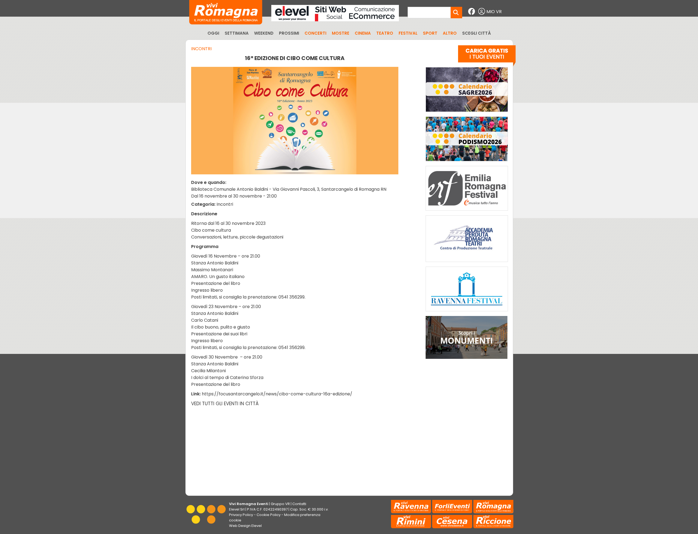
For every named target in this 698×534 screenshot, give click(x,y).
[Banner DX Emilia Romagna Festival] (467, 212)
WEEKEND (263, 33)
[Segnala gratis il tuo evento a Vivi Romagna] (487, 57)
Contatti (299, 503)
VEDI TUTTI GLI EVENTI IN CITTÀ (225, 403)
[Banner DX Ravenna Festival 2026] (467, 312)
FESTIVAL (408, 33)
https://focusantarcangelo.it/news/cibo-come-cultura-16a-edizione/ (277, 394)
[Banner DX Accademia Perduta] (467, 263)
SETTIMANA (237, 33)
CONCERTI (315, 33)
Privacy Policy (241, 514)
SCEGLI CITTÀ (476, 33)
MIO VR (494, 11)
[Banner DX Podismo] (467, 162)
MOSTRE (340, 33)
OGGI (213, 33)
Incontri (201, 49)
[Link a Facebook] (472, 11)
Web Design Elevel (245, 525)
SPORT (430, 33)
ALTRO (450, 33)
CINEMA (363, 33)
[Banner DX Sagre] (467, 113)
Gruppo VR (280, 503)
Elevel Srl (237, 509)
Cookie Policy (269, 514)
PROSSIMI (289, 33)
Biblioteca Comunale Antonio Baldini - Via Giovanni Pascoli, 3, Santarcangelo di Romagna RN (288, 189)
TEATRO (384, 33)
